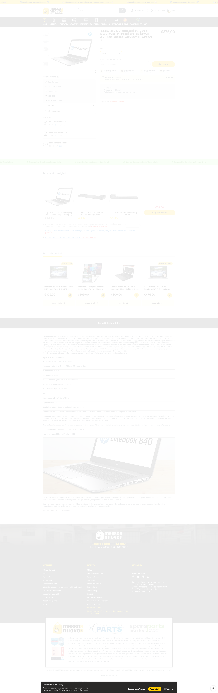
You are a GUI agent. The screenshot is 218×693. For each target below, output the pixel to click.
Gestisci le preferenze (136, 689)
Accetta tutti (154, 689)
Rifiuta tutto (169, 689)
